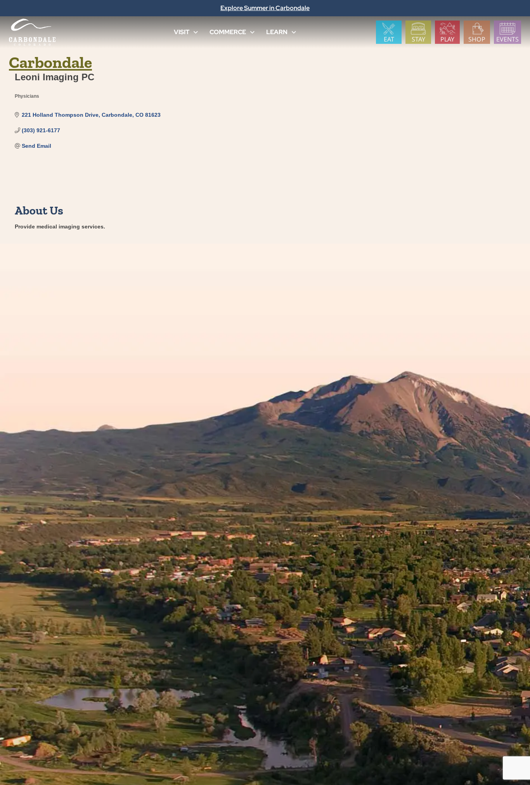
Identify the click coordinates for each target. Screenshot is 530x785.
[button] (195, 32)
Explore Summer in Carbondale (265, 8)
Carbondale (50, 62)
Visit (181, 32)
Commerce (228, 32)
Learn (277, 32)
